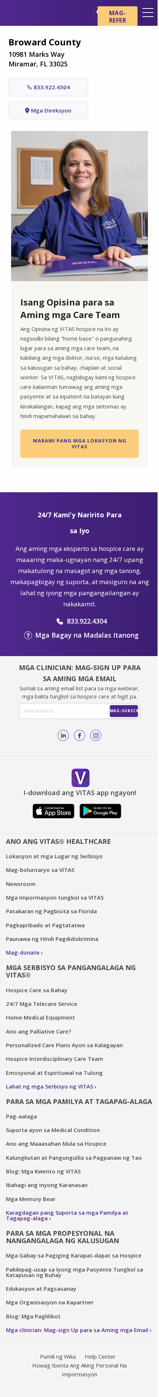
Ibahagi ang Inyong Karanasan (47, 1185)
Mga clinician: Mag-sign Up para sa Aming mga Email (77, 1330)
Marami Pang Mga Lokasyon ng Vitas (79, 443)
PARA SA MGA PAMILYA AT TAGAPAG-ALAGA (79, 1101)
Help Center (100, 1356)
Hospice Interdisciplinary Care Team (54, 1058)
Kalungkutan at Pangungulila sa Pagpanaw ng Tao (74, 1157)
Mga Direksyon (51, 110)
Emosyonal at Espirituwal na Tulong (54, 1072)
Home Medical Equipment (40, 1017)
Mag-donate (23, 952)
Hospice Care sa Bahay (36, 990)
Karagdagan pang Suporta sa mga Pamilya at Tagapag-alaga (67, 1215)
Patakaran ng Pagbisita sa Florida (51, 911)
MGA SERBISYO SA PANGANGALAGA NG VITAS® (71, 971)
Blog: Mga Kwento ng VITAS (43, 1171)
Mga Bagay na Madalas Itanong (87, 635)
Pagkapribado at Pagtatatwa (45, 925)
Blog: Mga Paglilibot (33, 1316)
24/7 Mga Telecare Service (41, 1003)
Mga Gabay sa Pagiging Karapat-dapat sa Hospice (74, 1255)
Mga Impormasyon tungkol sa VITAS (55, 897)
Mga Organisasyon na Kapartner (50, 1302)
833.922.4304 (52, 87)
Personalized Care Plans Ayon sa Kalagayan (64, 1045)
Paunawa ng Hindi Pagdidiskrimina (52, 938)
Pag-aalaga (21, 1116)
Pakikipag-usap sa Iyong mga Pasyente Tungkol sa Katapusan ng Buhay (74, 1272)
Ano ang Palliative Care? (38, 1031)
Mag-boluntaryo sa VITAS (40, 869)
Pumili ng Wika (58, 1356)
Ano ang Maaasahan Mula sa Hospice (56, 1143)
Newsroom (20, 883)
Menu (147, 12)
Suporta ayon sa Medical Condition (53, 1130)
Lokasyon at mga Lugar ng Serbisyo (54, 856)
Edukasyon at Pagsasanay (41, 1288)
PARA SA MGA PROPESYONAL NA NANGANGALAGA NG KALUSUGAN (62, 1237)
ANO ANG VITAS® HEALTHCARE (58, 841)
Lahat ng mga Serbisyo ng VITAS (49, 1086)
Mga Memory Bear (30, 1199)
